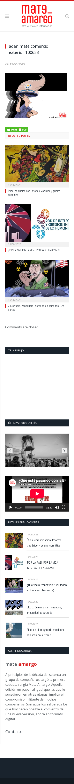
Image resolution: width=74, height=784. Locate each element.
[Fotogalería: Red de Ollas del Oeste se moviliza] (37, 450)
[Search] (67, 16)
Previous (10, 450)
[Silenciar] (57, 507)
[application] (37, 494)
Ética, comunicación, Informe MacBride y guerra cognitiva (44, 543)
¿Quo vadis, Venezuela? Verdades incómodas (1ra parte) (47, 587)
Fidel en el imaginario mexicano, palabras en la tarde (46, 632)
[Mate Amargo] (37, 15)
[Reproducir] (11, 507)
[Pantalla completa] (63, 507)
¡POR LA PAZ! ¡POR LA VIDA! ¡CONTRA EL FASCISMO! (34, 250)
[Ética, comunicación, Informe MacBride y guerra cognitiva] (37, 166)
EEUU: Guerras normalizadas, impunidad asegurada (44, 610)
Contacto (14, 731)
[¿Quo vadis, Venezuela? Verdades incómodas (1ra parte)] (37, 280)
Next (64, 450)
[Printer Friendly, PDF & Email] (16, 129)
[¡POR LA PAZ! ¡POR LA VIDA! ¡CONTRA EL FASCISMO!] (37, 225)
